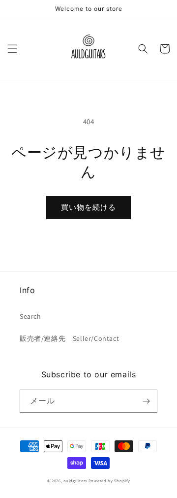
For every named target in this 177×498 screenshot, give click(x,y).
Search (30, 316)
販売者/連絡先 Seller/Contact (69, 338)
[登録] (146, 401)
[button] (12, 49)
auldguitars (75, 480)
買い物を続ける (88, 207)
